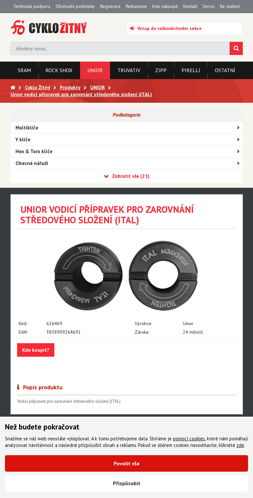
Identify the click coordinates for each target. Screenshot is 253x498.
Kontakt (190, 6)
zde (240, 445)
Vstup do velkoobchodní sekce (169, 28)
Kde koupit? (35, 350)
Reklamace (136, 6)
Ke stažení (230, 6)
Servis (209, 6)
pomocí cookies (189, 438)
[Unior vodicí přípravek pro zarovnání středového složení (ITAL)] (126, 276)
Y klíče (22, 139)
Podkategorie (126, 114)
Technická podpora (31, 6)
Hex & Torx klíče (33, 151)
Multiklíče (26, 127)
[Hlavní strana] (13, 87)
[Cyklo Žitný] (49, 27)
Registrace (110, 6)
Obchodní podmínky (75, 6)
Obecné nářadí (31, 163)
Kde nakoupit (165, 6)
